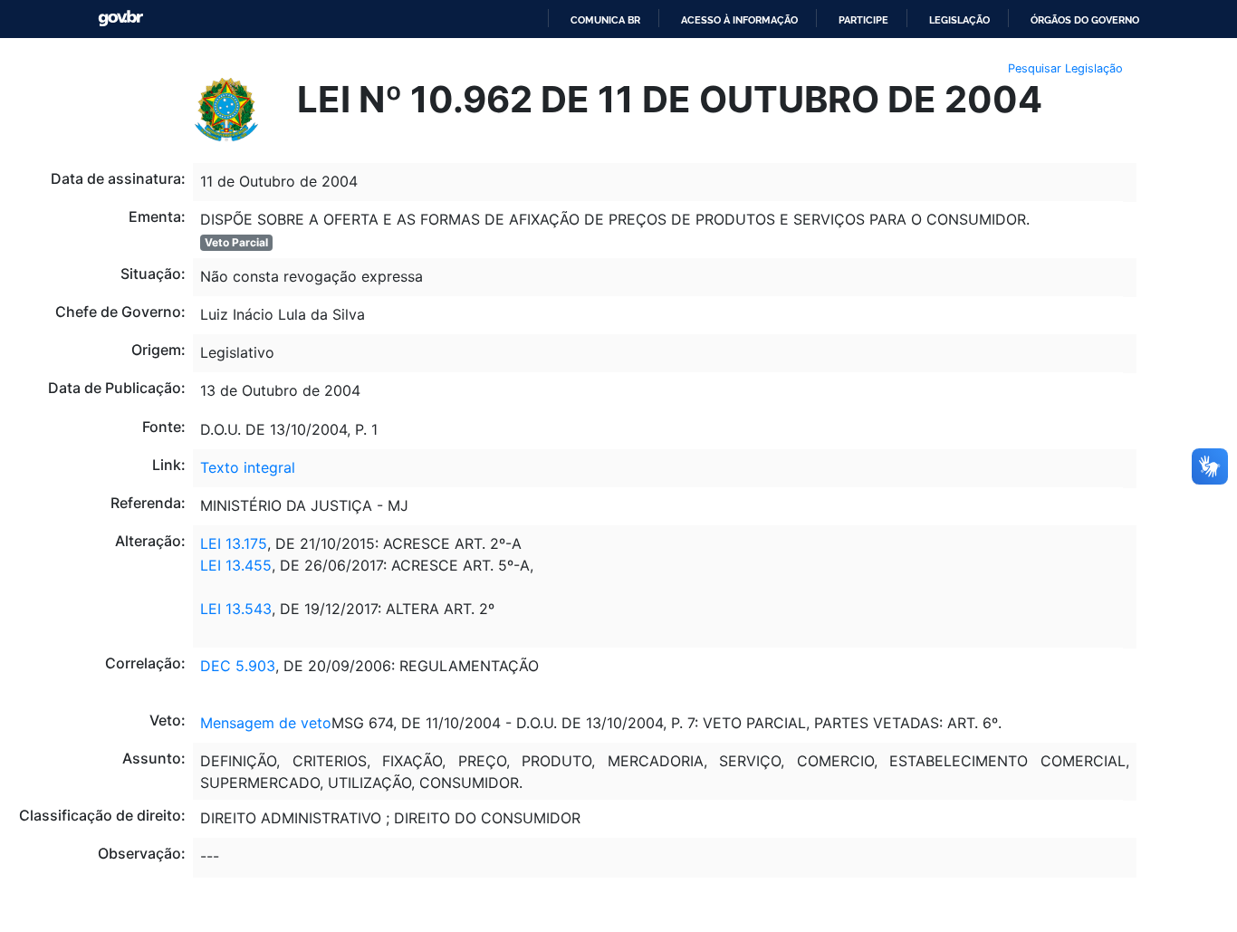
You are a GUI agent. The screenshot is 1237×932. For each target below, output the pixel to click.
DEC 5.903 (237, 666)
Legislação (959, 20)
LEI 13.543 (236, 609)
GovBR (120, 18)
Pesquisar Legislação (1065, 68)
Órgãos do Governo (1085, 20)
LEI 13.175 (233, 543)
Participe (863, 20)
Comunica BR (605, 20)
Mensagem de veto (265, 723)
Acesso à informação (739, 20)
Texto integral (247, 467)
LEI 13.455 (236, 565)
